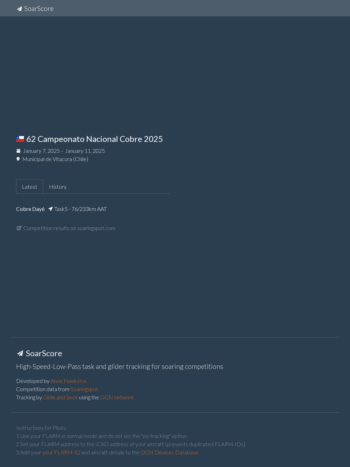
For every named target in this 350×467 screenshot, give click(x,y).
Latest (29, 186)
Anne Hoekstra (68, 380)
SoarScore (38, 8)
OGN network (117, 397)
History (58, 186)
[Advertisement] (175, 70)
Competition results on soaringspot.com (69, 228)
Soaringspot (84, 389)
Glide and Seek (60, 397)
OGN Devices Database (169, 452)
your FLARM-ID (61, 452)
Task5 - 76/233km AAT (80, 208)
